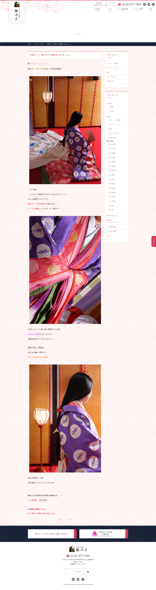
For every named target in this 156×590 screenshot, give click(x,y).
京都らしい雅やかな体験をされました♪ (50, 55)
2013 (110, 201)
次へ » (70, 519)
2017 (110, 183)
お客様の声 (110, 81)
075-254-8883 (111, 3)
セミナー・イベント (113, 67)
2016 (110, 188)
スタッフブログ (111, 76)
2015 (110, 192)
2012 (110, 205)
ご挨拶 (111, 107)
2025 (110, 148)
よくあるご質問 (111, 231)
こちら (43, 509)
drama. (91, 584)
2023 (110, 157)
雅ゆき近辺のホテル (113, 215)
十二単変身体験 (111, 227)
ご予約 (109, 236)
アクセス (112, 111)
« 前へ (60, 519)
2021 (110, 166)
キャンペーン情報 (112, 63)
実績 (108, 72)
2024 (110, 153)
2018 (110, 179)
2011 (110, 210)
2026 (110, 144)
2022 (110, 161)
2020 (110, 170)
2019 (110, 175)
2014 (110, 197)
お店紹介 (109, 103)
